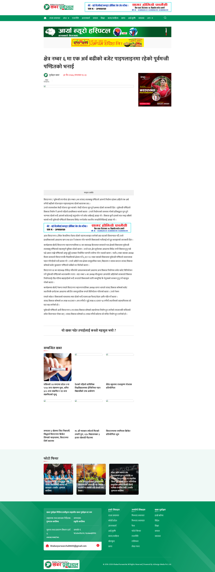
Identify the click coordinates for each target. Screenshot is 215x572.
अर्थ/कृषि (131, 18)
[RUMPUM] (107, 43)
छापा (123, 18)
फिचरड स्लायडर (138, 521)
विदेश (157, 521)
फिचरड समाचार (138, 515)
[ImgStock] (154, 90)
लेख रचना (136, 546)
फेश (133, 526)
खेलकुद (111, 541)
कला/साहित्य (113, 18)
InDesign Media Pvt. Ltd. (162, 564)
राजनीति (75, 18)
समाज (95, 18)
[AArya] (107, 32)
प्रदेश (65, 18)
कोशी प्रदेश (112, 521)
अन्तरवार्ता (86, 18)
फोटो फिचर (136, 531)
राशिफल (135, 541)
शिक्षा (103, 18)
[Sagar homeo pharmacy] (128, 11)
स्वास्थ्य (141, 18)
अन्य (148, 18)
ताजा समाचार (54, 18)
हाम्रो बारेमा (159, 515)
